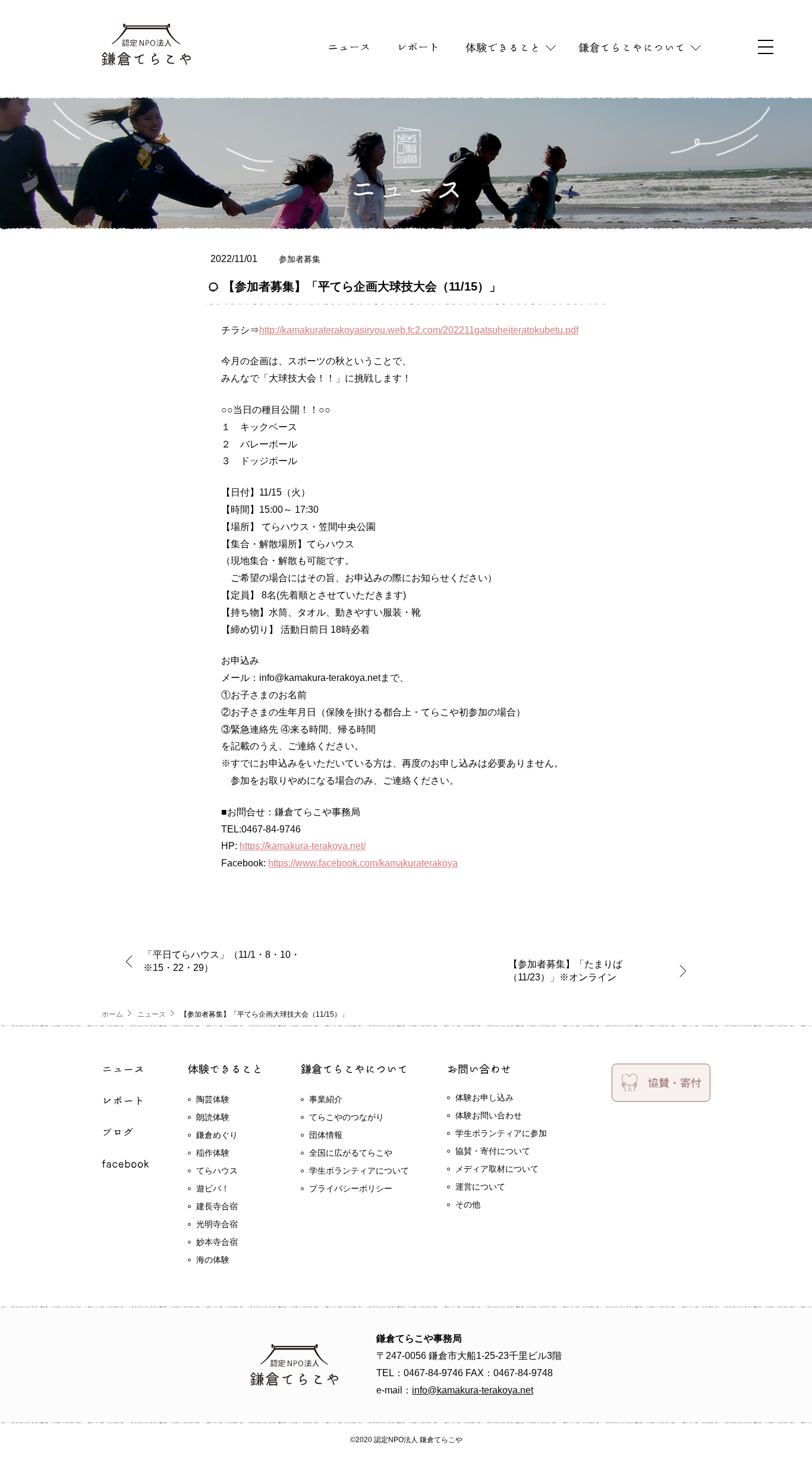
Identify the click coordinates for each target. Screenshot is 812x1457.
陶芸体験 (212, 1099)
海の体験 (212, 1259)
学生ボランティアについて (359, 1170)
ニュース (151, 1014)
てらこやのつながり (346, 1117)
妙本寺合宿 (217, 1242)
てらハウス (217, 1170)
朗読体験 (212, 1117)
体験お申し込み (484, 1097)
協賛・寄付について (492, 1151)
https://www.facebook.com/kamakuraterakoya (363, 863)
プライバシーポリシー (350, 1188)
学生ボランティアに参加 (501, 1133)
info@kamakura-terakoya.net (472, 1390)
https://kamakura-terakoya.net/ (303, 846)
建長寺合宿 (217, 1206)
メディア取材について (497, 1169)
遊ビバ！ (212, 1188)
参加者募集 (299, 259)
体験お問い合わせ (488, 1115)
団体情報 (325, 1135)
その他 (467, 1204)
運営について (480, 1186)
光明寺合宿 (217, 1224)
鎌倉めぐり (217, 1135)
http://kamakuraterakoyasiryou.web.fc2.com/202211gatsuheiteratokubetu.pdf (418, 330)
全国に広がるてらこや (350, 1153)
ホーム (112, 1014)
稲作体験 (212, 1153)
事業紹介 (325, 1099)
